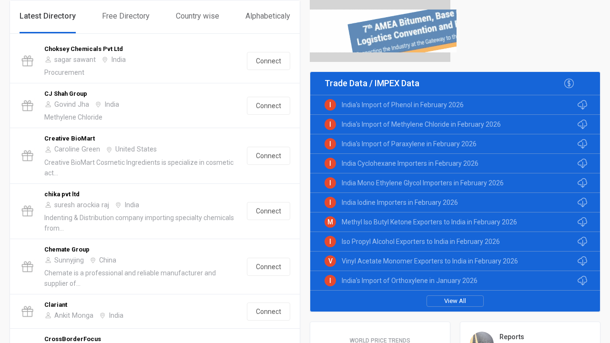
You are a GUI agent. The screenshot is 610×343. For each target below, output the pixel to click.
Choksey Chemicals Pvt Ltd (83, 48)
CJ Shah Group (65, 93)
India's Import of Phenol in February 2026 (403, 105)
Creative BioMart (69, 138)
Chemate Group (67, 249)
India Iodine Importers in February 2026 (400, 202)
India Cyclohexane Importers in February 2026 (410, 163)
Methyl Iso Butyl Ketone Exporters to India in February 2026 (429, 222)
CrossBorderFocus (72, 339)
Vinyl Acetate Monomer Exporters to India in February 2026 (430, 261)
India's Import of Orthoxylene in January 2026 (410, 280)
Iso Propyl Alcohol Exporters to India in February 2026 (421, 241)
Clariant (55, 304)
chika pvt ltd (62, 194)
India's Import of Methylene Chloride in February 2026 (421, 124)
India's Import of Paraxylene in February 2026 (409, 144)
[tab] (47, 16)
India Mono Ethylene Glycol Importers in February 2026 (423, 183)
